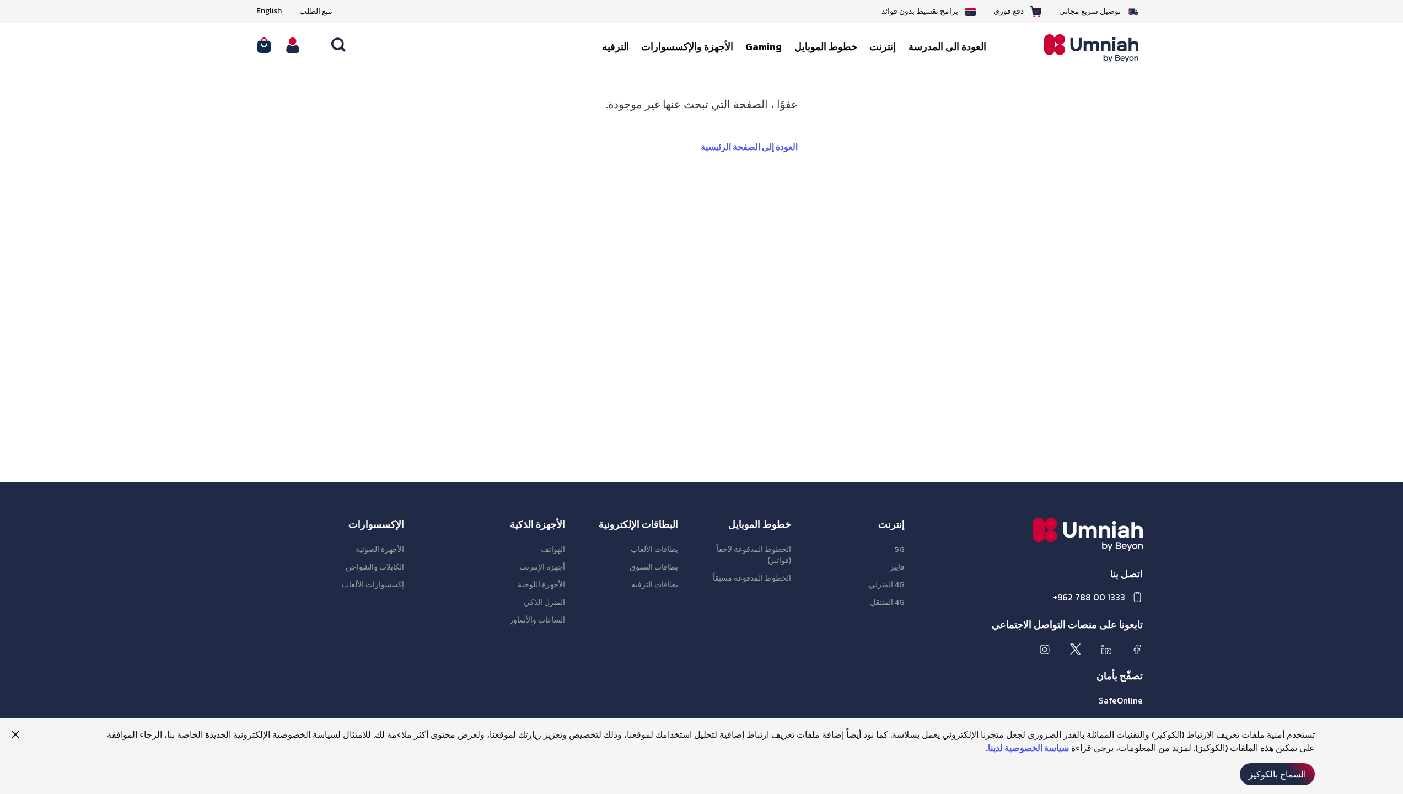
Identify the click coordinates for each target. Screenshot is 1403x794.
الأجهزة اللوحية (541, 585)
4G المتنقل (887, 602)
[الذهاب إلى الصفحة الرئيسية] (1083, 48)
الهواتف (553, 549)
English (269, 11)
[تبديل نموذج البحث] (339, 45)
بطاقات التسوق (654, 567)
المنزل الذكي (544, 602)
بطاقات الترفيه (654, 585)
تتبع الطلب (315, 11)
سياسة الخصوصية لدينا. (1027, 747)
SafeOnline (1121, 700)
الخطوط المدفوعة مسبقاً (752, 578)
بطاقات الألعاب (654, 549)
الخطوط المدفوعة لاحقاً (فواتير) (754, 555)
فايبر (897, 567)
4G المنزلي (887, 585)
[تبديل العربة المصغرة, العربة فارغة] (264, 45)
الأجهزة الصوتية (380, 549)
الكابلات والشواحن (375, 567)
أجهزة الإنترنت (542, 567)
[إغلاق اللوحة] (15, 734)
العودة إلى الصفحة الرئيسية (749, 146)
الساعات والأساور (537, 620)
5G (900, 549)
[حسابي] (292, 45)
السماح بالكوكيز (1277, 774)
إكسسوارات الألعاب (373, 585)
